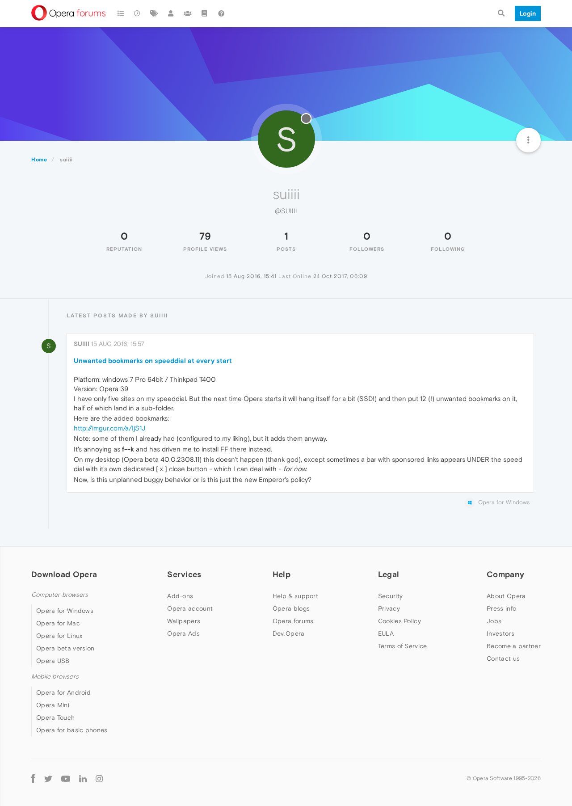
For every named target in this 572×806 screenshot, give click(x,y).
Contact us (503, 658)
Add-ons (180, 595)
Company (505, 574)
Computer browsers (59, 595)
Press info (501, 608)
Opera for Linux (59, 635)
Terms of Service (402, 646)
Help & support (295, 595)
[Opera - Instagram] (99, 778)
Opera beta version (65, 648)
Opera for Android (63, 692)
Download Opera (64, 574)
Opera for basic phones (72, 730)
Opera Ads (183, 633)
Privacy (389, 608)
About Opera (506, 595)
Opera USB (53, 660)
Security (390, 595)
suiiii (81, 343)
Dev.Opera (289, 633)
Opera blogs (291, 608)
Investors (500, 633)
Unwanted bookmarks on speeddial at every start (153, 360)
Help (281, 574)
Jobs (494, 621)
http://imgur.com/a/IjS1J (109, 428)
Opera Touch (55, 717)
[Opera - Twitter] (48, 778)
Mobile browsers (55, 676)
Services (184, 574)
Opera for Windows (64, 610)
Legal (389, 574)
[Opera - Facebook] (33, 778)
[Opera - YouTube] (66, 778)
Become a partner (514, 646)
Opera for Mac (58, 623)
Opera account (190, 608)
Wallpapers (183, 621)
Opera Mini (52, 705)
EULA (386, 633)
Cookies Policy (399, 621)
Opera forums (293, 621)
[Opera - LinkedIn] (83, 778)
